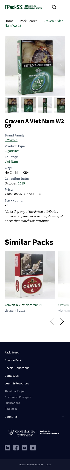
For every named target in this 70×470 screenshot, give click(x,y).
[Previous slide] (9, 66)
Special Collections (17, 368)
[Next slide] (60, 66)
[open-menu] (63, 7)
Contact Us (12, 375)
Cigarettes (12, 150)
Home (9, 21)
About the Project (15, 391)
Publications (12, 403)
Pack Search (29, 21)
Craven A (11, 140)
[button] (12, 105)
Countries (11, 417)
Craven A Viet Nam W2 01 (23, 305)
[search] (55, 7)
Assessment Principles (18, 397)
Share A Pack (13, 360)
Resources (11, 408)
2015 (21, 183)
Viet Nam (11, 161)
